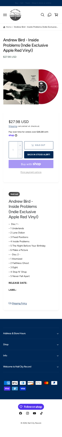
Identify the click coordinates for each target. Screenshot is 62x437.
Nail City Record (34, 423)
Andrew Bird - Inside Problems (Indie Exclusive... (36, 27)
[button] (5, 14)
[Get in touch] (49, 14)
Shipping (13, 126)
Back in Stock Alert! (38, 154)
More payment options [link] (31, 172)
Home (9, 27)
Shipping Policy (19, 303)
